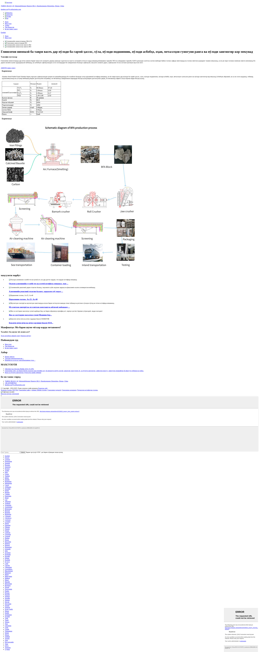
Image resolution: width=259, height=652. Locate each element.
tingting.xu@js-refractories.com (11, 9)
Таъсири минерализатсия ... (14, 358)
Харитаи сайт (43, 388)
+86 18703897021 (11, 383)
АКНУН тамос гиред (8, 68)
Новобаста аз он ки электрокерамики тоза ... (20, 360)
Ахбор (7, 25)
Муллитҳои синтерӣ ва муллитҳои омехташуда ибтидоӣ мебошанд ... (39, 307)
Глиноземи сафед (24, 390)
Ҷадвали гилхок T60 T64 (9, 390)
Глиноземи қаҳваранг (69, 390)
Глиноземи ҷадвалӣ (54, 390)
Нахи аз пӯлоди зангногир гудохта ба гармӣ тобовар (23, 372)
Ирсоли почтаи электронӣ (10, 394)
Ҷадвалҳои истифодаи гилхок (87, 390)
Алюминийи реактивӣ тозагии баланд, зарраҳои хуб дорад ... (36, 291)
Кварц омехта (9, 356)
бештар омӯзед (26, 336)
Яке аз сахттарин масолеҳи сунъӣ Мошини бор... (30, 315)
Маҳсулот (8, 23)
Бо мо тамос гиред (11, 29)
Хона (6, 22)
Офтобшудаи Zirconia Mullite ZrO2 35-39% (19, 369)
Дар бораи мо (9, 27)
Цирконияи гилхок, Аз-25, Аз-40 (23, 299)
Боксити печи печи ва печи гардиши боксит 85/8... (31, 323)
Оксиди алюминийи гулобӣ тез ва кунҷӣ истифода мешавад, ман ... (38, 284)
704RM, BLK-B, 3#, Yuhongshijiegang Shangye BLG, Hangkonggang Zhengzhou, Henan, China (32, 6)
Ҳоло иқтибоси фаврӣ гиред (10, 336)
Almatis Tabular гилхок (39, 390)
